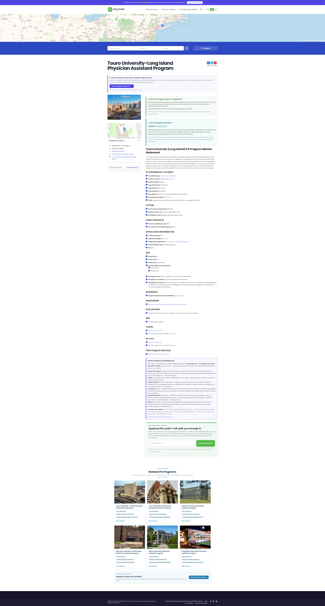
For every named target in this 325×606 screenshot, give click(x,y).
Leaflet (301, 41)
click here (172, 333)
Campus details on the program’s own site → (160, 416)
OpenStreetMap (311, 41)
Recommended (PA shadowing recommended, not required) (167, 304)
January (165, 238)
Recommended (179, 295)
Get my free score (195, 2)
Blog (206, 601)
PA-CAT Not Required (155, 342)
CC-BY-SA (322, 41)
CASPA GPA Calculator (169, 9)
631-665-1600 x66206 (118, 151)
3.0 (157, 256)
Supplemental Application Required (177, 241)
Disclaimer (117, 603)
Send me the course (206, 443)
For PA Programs (189, 603)
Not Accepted (168, 197)
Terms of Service (139, 601)
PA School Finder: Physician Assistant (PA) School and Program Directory (184, 601)
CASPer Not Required (155, 330)
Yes (162, 235)
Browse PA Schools (152, 9)
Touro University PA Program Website (123, 154)
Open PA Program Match (198, 577)
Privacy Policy (130, 601)
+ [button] (109, 125)
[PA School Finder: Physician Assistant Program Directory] (118, 9)
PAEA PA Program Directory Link (158, 354)
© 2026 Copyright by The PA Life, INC (116, 601)
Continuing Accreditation (169, 176)
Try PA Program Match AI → (122, 86)
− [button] (109, 127)
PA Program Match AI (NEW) (188, 9)
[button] (216, 9)
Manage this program (133, 167)
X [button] (323, 2)
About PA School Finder (201, 603)
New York (172, 179)
